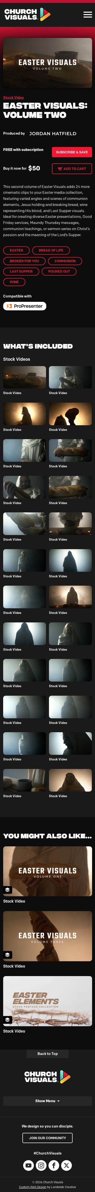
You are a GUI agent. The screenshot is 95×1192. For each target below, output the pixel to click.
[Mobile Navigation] (86, 14)
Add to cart (75, 168)
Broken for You (24, 261)
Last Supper (21, 271)
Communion (65, 261)
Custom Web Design (32, 1187)
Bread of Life (51, 250)
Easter (16, 250)
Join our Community (47, 1138)
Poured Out (59, 271)
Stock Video (13, 97)
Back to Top (48, 1054)
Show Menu (45, 1101)
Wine (14, 282)
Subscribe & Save (72, 152)
